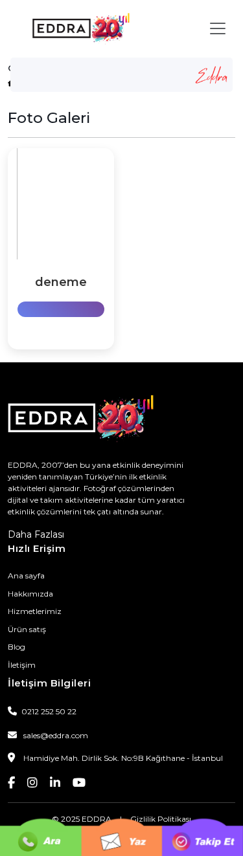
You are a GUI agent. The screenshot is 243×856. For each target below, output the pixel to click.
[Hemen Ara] (40, 817)
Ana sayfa (26, 575)
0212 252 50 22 (47, 711)
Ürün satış (27, 629)
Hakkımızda (30, 593)
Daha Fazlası (36, 534)
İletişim (22, 665)
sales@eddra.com (55, 735)
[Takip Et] (202, 817)
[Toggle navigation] (217, 28)
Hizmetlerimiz (35, 611)
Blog (16, 647)
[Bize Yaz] (121, 817)
